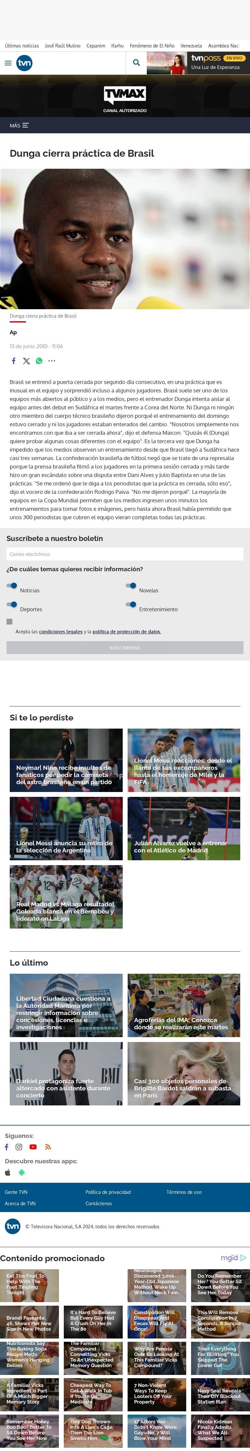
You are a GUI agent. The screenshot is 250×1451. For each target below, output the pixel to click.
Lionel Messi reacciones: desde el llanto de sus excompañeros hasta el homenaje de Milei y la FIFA (183, 771)
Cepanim (96, 45)
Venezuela (191, 45)
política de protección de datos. (127, 631)
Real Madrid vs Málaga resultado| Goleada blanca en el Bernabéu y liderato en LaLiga (65, 911)
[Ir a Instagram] (20, 1147)
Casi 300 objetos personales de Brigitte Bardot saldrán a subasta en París (182, 1088)
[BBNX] (13, 1226)
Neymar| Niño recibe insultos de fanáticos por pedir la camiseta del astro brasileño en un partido (64, 774)
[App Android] (23, 1172)
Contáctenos (99, 1203)
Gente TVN (16, 1192)
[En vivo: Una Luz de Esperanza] (167, 63)
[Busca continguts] (136, 63)
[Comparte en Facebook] (13, 360)
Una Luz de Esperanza (215, 67)
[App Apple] (9, 1172)
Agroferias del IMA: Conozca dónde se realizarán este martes (181, 1023)
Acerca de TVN (20, 1203)
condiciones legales (61, 631)
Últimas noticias (22, 45)
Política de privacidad (108, 1192)
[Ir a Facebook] (8, 1147)
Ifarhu (117, 45)
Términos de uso (184, 1192)
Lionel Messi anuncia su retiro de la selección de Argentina (64, 846)
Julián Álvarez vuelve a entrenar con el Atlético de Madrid (180, 846)
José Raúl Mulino (62, 45)
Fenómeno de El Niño (152, 45)
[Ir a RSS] (49, 1147)
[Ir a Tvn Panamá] (71, 63)
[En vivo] (195, 57)
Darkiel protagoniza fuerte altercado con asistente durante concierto (63, 1088)
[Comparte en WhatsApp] (39, 360)
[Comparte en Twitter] (26, 360)
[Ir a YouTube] (34, 1147)
